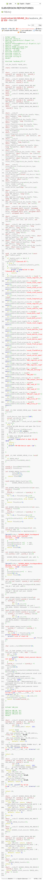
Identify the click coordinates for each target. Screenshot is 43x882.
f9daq (7, 12)
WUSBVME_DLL (21, 18)
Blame (39, 29)
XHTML (36, 878)
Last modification (26, 30)
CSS (40, 878)
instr (11, 18)
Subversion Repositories (17, 8)
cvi (8, 18)
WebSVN (10, 878)
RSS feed (23, 32)
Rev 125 (12, 29)
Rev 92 (5, 29)
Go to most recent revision (26, 29)
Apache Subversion (23, 878)
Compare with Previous (11, 30)
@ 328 (4, 20)
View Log (38, 30)
